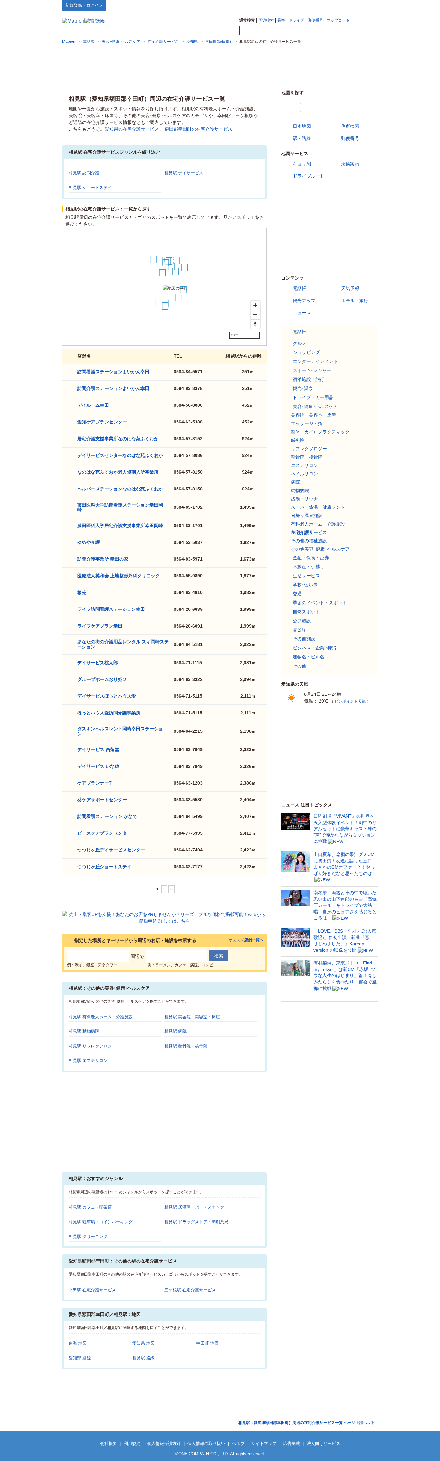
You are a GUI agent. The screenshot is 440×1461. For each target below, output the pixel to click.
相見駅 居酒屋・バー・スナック (194, 1207)
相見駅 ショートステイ (90, 187)
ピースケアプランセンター (104, 833)
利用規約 (132, 1443)
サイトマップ (367, 5)
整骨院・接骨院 (306, 457)
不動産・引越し (308, 566)
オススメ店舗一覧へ (246, 940)
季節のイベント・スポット (320, 602)
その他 (299, 665)
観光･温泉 (303, 388)
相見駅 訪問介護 (84, 173)
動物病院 (300, 490)
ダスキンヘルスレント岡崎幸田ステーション (120, 731)
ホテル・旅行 (354, 300)
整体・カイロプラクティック (320, 431)
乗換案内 (350, 163)
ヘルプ (347, 5)
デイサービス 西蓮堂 (98, 749)
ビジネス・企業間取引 (315, 647)
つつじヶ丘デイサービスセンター (111, 849)
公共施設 (302, 620)
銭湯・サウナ (304, 498)
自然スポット (306, 611)
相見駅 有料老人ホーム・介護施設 (101, 1016)
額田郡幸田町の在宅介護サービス (198, 129)
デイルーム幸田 (93, 405)
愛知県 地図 (143, 1343)
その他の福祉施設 (309, 540)
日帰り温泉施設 (306, 515)
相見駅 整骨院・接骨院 (185, 1046)
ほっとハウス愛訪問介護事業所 (108, 712)
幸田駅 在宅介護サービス (92, 1290)
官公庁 (299, 629)
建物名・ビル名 (308, 656)
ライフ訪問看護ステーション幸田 (111, 609)
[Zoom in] (255, 305)
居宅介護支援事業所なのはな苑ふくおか (117, 438)
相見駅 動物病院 (84, 1031)
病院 (295, 482)
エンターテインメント (315, 361)
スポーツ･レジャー (312, 370)
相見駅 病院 (175, 1031)
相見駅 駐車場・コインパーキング (101, 1221)
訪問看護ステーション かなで (107, 816)
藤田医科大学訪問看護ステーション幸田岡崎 (120, 507)
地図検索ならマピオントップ (315, 5)
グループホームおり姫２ (102, 679)
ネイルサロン (304, 473)
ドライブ (296, 20)
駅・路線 (302, 138)
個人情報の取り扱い (206, 1443)
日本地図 (302, 126)
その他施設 (304, 638)
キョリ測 (302, 163)
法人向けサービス (323, 1443)
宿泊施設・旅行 (308, 379)
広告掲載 (291, 1443)
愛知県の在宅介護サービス (132, 129)
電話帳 (299, 288)
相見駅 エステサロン (88, 1060)
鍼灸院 (297, 440)
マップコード (338, 20)
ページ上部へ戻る (306, 1422)
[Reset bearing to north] (255, 324)
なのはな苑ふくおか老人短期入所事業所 (117, 472)
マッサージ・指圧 (309, 423)
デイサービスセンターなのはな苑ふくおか (120, 455)
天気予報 (350, 288)
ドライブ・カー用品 (313, 397)
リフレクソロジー (309, 448)
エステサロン (304, 465)
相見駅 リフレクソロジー (92, 1046)
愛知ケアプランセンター (102, 421)
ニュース (302, 312)
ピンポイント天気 (350, 701)
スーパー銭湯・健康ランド (318, 507)
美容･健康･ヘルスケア (315, 406)
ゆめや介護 (88, 542)
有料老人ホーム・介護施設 (318, 523)
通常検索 (247, 20)
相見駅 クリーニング (88, 1236)
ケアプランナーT (94, 783)
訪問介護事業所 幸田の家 (102, 559)
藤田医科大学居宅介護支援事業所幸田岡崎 (120, 525)
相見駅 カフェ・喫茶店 (90, 1207)
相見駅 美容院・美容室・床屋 (192, 1016)
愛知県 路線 (80, 1357)
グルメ (299, 343)
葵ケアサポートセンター (102, 799)
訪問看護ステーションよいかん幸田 (113, 371)
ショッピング (306, 352)
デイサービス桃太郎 (97, 662)
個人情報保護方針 (164, 1443)
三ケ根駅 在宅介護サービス (190, 1290)
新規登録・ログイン (84, 5)
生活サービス (306, 575)
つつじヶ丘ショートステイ (104, 866)
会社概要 (108, 1443)
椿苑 (81, 592)
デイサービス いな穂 (98, 766)
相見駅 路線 (143, 1357)
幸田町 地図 (207, 1343)
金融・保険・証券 (311, 557)
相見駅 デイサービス (183, 173)
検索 (368, 30)
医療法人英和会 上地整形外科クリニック (118, 575)
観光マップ (304, 300)
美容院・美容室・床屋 (313, 415)
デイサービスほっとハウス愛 (106, 696)
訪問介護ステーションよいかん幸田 (113, 388)
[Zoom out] (255, 314)
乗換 (281, 20)
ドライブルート (308, 176)
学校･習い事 (305, 584)
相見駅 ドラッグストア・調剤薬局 (196, 1221)
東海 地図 (78, 1343)
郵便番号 (315, 20)
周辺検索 (266, 20)
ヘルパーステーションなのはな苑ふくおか (120, 488)
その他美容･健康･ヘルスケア (320, 549)
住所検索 (350, 126)
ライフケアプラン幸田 (99, 625)
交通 (297, 593)
